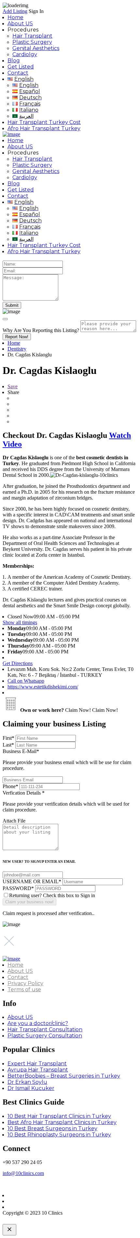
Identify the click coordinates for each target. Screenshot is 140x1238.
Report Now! (16, 336)
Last (8, 745)
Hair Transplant (32, 36)
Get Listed (20, 67)
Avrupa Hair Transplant (37, 1070)
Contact (17, 73)
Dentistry (16, 349)
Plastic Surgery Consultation (44, 1036)
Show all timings (20, 622)
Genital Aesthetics (35, 48)
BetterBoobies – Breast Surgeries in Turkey (63, 1076)
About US (20, 23)
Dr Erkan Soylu (27, 1082)
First (8, 738)
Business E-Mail (67, 760)
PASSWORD (18, 888)
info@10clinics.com (23, 1173)
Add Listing (15, 11)
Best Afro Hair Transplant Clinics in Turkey (62, 1122)
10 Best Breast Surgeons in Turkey (52, 1128)
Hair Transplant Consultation (44, 1029)
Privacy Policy (25, 983)
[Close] (5, 319)
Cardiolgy (24, 54)
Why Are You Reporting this (41, 330)
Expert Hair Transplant (37, 1063)
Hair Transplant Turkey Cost (44, 122)
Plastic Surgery (32, 42)
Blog (13, 60)
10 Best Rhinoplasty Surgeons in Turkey (59, 1135)
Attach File (14, 820)
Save (12, 386)
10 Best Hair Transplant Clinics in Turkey (59, 1116)
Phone (10, 786)
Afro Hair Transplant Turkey (43, 128)
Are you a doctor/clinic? (37, 1023)
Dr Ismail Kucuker (30, 1088)
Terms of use (24, 989)
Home (15, 17)
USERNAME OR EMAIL (32, 881)
